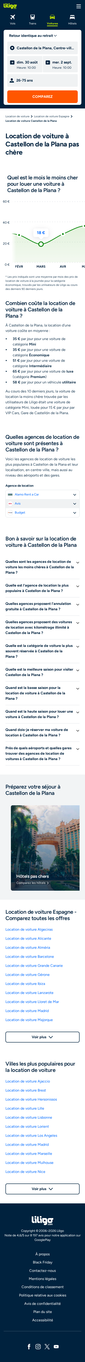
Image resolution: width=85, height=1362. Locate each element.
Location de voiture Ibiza (25, 984)
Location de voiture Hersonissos (31, 1099)
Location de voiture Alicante (28, 938)
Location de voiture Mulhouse (29, 1162)
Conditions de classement (43, 1287)
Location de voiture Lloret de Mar (32, 1002)
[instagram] (38, 1346)
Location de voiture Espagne (51, 116)
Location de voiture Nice (25, 1171)
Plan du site (42, 1312)
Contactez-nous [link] (42, 1270)
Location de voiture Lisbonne (28, 1117)
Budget (20, 512)
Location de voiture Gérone (27, 974)
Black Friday (42, 1262)
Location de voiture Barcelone (29, 956)
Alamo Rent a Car (27, 494)
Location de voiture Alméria (27, 947)
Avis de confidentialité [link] (42, 1303)
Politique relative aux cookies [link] (42, 1295)
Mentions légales (42, 1279)
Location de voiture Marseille (28, 1153)
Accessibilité (42, 1320)
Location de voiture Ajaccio (27, 1081)
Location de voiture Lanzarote (29, 993)
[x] (47, 1346)
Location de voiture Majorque (29, 1020)
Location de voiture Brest (25, 1090)
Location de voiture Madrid (27, 1011)
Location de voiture (17, 116)
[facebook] (29, 1346)
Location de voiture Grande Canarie (34, 965)
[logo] (10, 6)
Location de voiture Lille (24, 1108)
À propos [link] (42, 1254)
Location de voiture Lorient (27, 1126)
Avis (18, 503)
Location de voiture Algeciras (29, 929)
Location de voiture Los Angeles (31, 1135)
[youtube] (56, 1346)
